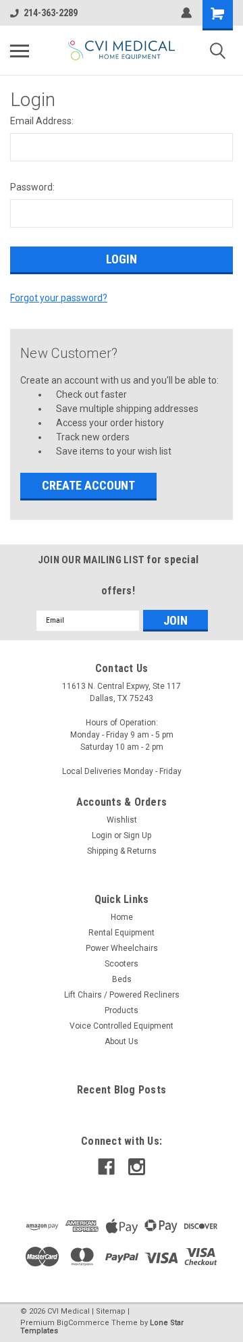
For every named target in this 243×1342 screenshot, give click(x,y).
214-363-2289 (51, 12)
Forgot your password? (58, 297)
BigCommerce (83, 1322)
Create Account (88, 485)
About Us (121, 1041)
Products (121, 1010)
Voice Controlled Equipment (121, 1026)
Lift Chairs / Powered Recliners (122, 995)
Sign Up (137, 835)
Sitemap (111, 1311)
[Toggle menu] (19, 50)
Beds (122, 979)
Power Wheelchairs (122, 948)
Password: (32, 187)
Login (102, 835)
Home (122, 917)
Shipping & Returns (122, 851)
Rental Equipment (121, 932)
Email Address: (42, 120)
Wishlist (122, 820)
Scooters (121, 964)
